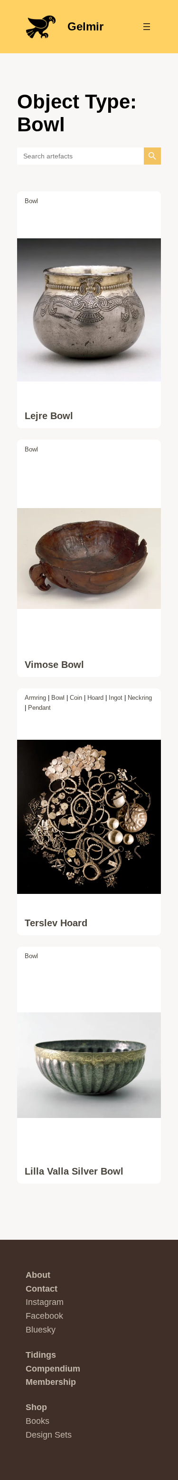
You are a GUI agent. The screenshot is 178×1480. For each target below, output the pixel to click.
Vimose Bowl (54, 664)
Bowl (31, 201)
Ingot (115, 697)
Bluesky (41, 1329)
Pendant (39, 707)
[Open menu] (146, 26)
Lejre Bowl (49, 416)
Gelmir (85, 26)
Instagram (45, 1302)
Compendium (53, 1368)
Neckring (140, 697)
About (38, 1275)
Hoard (95, 697)
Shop (36, 1407)
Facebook (44, 1316)
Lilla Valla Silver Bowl (74, 1171)
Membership (51, 1382)
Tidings (41, 1355)
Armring (35, 697)
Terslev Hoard (56, 923)
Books (37, 1421)
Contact (41, 1289)
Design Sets (49, 1435)
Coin (76, 697)
